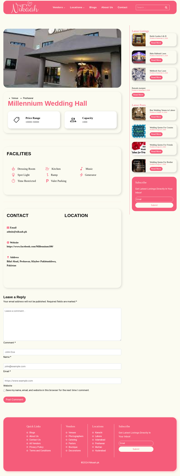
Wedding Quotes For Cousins (161, 128)
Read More (157, 43)
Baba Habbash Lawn (158, 54)
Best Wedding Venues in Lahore (162, 110)
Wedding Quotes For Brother (161, 162)
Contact (122, 7)
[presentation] (139, 39)
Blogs (93, 7)
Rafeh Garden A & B (158, 36)
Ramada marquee (139, 88)
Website (7, 385)
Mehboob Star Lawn (158, 71)
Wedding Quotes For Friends (161, 145)
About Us (107, 7)
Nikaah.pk (94, 462)
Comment (9, 342)
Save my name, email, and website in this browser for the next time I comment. (47, 390)
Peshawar (28, 98)
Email (7, 371)
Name (7, 357)
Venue (15, 98)
